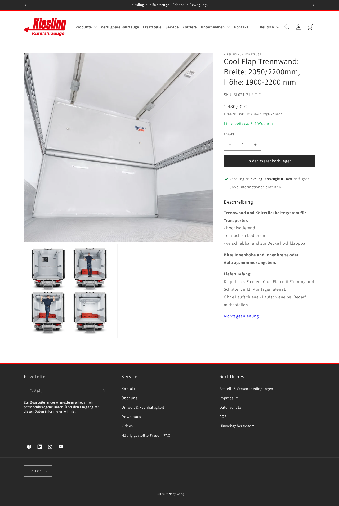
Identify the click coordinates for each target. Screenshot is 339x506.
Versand (277, 114)
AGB (223, 416)
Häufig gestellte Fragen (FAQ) (146, 435)
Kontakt (128, 388)
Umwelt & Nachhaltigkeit (143, 407)
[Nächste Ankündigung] (313, 5)
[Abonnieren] (103, 391)
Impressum (229, 398)
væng (180, 494)
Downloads (131, 416)
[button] (86, 27)
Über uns (129, 398)
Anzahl (229, 134)
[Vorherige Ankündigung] (26, 5)
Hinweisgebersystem (237, 425)
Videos (127, 425)
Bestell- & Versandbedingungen (246, 388)
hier (72, 411)
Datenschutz (230, 407)
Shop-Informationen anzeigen (255, 187)
